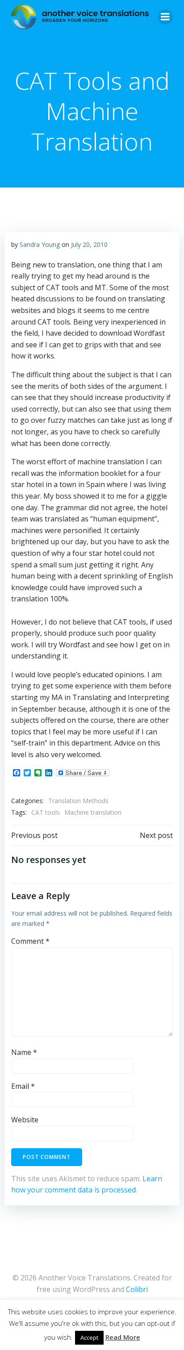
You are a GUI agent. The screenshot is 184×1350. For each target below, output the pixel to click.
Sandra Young (40, 244)
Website (24, 1120)
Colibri (137, 1289)
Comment (30, 941)
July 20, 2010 (89, 244)
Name (24, 1052)
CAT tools (45, 812)
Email (23, 1086)
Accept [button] (89, 1337)
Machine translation (92, 812)
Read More (122, 1337)
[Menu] (165, 17)
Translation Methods (78, 800)
